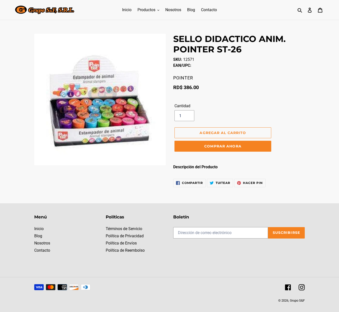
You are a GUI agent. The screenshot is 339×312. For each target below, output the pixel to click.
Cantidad (182, 106)
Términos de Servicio (124, 228)
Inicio (39, 228)
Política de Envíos (121, 243)
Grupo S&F (297, 300)
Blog (38, 236)
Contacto (42, 250)
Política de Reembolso (125, 250)
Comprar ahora (222, 146)
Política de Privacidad (125, 236)
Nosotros (42, 243)
